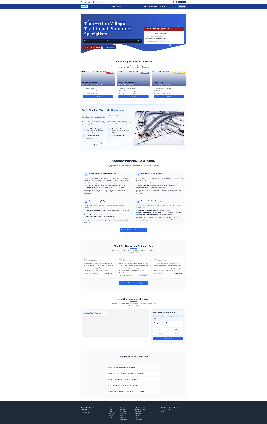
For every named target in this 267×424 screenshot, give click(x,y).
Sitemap (163, 411)
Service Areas (153, 6)
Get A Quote (182, 2)
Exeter (160, 329)
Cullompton (123, 413)
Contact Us (182, 6)
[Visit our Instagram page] (176, 2)
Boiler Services (138, 411)
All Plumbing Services (140, 407)
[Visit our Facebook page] (173, 2)
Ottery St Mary (123, 417)
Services (162, 6)
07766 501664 (86, 2)
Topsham (175, 333)
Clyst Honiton (123, 411)
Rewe (121, 415)
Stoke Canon (111, 413)
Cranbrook (122, 409)
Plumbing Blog (138, 413)
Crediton (176, 329)
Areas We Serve (138, 419)
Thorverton (110, 415)
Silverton (110, 417)
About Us (137, 415)
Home (113, 6)
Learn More (98, 96)
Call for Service (168, 338)
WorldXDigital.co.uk (169, 414)
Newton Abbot (123, 419)
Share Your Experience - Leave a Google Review (133, 283)
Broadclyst (160, 333)
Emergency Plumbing (140, 409)
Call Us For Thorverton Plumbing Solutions (134, 230)
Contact (136, 417)
